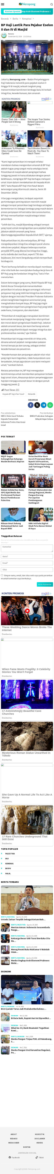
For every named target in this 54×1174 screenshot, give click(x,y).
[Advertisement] (27, 1090)
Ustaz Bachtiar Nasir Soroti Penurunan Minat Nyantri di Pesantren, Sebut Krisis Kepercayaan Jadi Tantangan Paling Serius (41, 463)
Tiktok (41, 1157)
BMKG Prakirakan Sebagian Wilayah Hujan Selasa (41, 416)
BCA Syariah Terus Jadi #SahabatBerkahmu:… (23, 1009)
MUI (7, 858)
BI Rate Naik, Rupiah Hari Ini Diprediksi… (31, 1018)
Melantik (31, 394)
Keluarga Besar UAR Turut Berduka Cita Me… (30, 939)
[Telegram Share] (44, 405)
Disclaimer (40, 1138)
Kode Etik (39, 1134)
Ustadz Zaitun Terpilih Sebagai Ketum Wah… (23, 919)
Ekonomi (10, 1006)
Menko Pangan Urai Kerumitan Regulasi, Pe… (31, 1051)
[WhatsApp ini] (50, 405)
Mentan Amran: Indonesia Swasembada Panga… (30, 928)
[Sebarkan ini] (31, 405)
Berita (3, 917)
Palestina (10, 853)
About (14, 1134)
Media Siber (13, 1143)
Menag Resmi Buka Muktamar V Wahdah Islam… (30, 950)
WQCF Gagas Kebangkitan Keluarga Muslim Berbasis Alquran (12, 459)
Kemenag (9, 863)
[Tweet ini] (37, 405)
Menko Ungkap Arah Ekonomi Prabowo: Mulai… (30, 961)
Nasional (11, 917)
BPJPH (8, 868)
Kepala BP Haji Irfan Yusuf (13, 394)
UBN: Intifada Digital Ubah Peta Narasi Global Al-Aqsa (40, 526)
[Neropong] (27, 4)
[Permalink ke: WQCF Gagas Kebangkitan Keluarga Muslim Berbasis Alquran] (13, 447)
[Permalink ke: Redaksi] (4, 35)
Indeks (39, 1143)
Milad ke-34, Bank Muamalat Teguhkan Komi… (30, 1029)
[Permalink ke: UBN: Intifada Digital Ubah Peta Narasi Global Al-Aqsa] (41, 514)
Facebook (16, 1157)
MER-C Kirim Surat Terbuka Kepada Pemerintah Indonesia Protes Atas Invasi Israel (13, 419)
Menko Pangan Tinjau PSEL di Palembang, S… (31, 1040)
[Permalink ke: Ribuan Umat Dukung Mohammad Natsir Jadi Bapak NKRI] (13, 514)
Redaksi (13, 1138)
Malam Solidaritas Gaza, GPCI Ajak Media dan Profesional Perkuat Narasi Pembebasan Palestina (12, 495)
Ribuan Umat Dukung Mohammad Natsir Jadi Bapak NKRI (12, 526)
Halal (8, 873)
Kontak (26, 1147)
